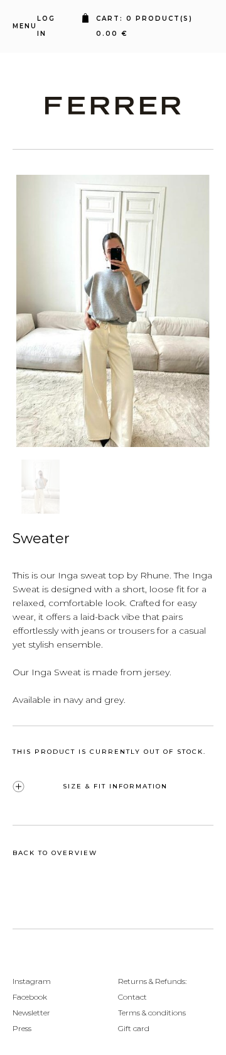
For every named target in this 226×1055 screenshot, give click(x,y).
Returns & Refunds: (152, 981)
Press (22, 1028)
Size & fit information (115, 786)
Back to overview (55, 853)
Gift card (133, 1028)
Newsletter (31, 1012)
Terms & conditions (152, 1012)
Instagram (32, 981)
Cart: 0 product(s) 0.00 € (147, 26)
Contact (132, 997)
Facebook (30, 997)
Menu (25, 26)
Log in (46, 26)
